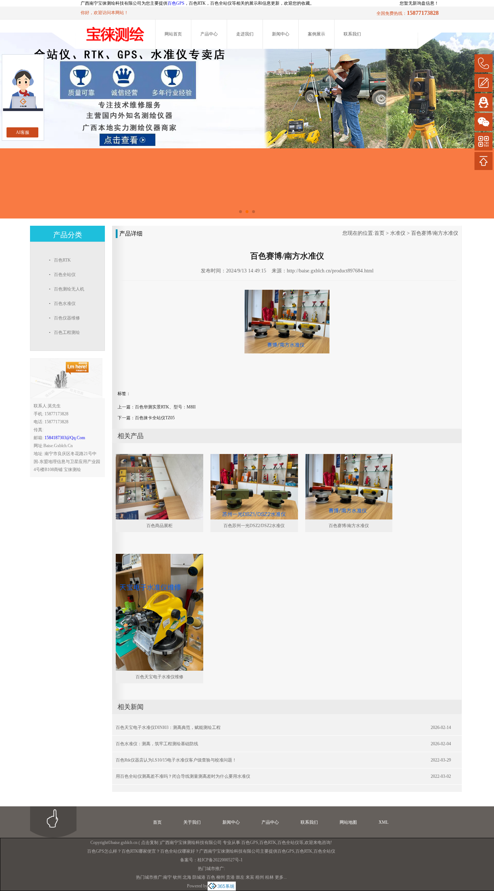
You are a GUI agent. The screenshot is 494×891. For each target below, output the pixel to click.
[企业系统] (222, 885)
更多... (281, 877)
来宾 (250, 877)
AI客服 (22, 132)
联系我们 (352, 34)
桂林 (269, 877)
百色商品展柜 (159, 525)
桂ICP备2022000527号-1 (220, 859)
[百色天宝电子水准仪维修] (159, 557)
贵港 (230, 877)
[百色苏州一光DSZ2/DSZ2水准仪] (254, 457)
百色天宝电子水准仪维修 (159, 676)
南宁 (167, 877)
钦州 (177, 877)
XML (383, 822)
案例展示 (316, 34)
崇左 (240, 877)
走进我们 (245, 34)
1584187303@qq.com (64, 437)
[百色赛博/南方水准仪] (349, 457)
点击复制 (149, 842)
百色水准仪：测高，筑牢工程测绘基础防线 (157, 743)
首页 (379, 233)
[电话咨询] (483, 63)
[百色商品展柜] (159, 457)
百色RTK (267, 842)
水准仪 (397, 233)
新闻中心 (280, 34)
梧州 (259, 877)
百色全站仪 (288, 842)
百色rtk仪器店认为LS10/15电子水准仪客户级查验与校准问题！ (176, 760)
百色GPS (175, 3)
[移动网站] (483, 141)
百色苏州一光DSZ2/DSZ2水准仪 (254, 525)
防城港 (198, 877)
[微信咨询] (483, 122)
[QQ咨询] (483, 102)
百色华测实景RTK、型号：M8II (165, 407)
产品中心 (209, 34)
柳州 (220, 877)
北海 (187, 877)
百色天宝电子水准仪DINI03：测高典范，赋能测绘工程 (168, 727)
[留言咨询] (483, 83)
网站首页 (173, 34)
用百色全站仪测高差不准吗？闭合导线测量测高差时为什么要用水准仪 (183, 776)
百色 (210, 877)
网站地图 (348, 822)
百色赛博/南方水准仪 (434, 233)
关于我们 (192, 822)
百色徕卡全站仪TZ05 (155, 417)
